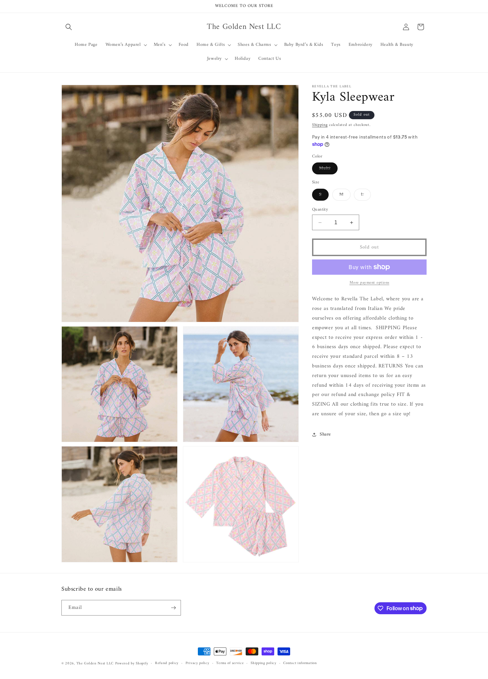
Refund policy (167, 663)
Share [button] (325, 434)
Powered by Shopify (131, 663)
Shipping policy (264, 663)
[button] (68, 27)
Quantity (320, 209)
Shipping (320, 125)
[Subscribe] (173, 608)
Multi (328, 169)
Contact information (300, 663)
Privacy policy (197, 663)
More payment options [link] (369, 283)
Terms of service (230, 663)
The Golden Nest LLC (95, 663)
